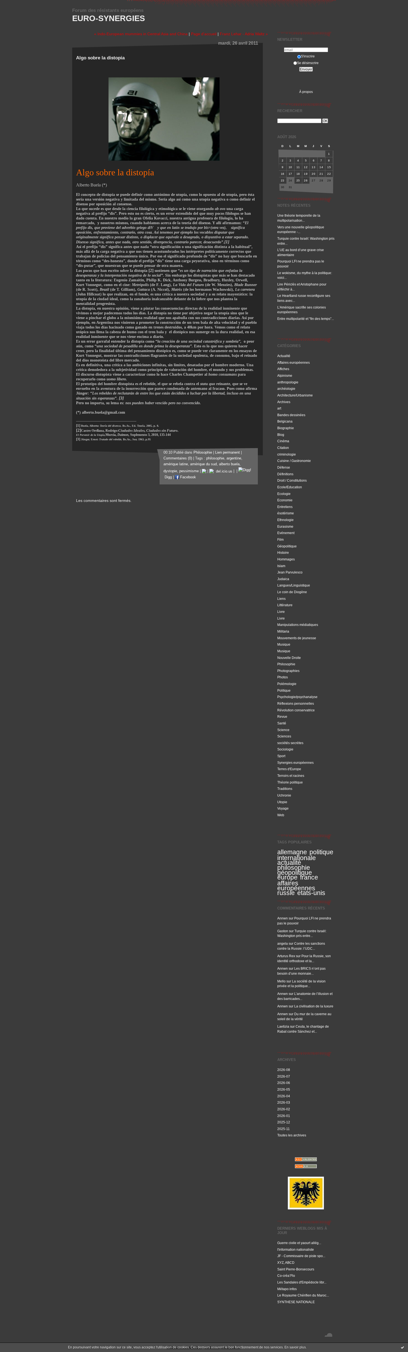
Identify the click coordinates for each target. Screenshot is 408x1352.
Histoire (283, 552)
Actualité (283, 356)
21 (321, 173)
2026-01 (283, 1116)
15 (329, 167)
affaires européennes (296, 886)
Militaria (283, 631)
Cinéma (283, 441)
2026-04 (283, 1096)
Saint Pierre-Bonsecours (295, 1269)
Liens (281, 598)
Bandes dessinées (291, 415)
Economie (285, 500)
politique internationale (305, 854)
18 (298, 173)
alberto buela (229, 464)
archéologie (286, 388)
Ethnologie (285, 520)
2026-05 (283, 1089)
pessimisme (189, 471)
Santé (281, 723)
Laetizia (283, 1026)
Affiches (283, 369)
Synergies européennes (295, 762)
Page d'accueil (203, 34)
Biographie (285, 428)
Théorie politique (290, 782)
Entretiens (285, 507)
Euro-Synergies (108, 18)
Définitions (285, 474)
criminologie (286, 454)
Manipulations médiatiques (297, 624)
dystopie (170, 471)
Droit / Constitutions (292, 480)
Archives (283, 402)
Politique (284, 690)
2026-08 (283, 1070)
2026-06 (283, 1083)
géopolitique (294, 872)
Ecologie (284, 494)
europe (287, 877)
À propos (306, 91)
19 (306, 173)
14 (321, 167)
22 (329, 173)
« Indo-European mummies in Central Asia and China (141, 34)
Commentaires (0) (177, 458)
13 (313, 167)
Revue (282, 716)
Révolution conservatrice (296, 710)
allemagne (292, 852)
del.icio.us (223, 471)
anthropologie (287, 382)
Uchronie (284, 795)
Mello (281, 981)
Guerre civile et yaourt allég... (299, 1243)
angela (282, 943)
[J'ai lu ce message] (402, 1347)
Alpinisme (284, 375)
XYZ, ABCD (285, 1262)
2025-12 (283, 1122)
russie (286, 892)
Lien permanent (227, 452)
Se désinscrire (308, 63)
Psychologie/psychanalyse (297, 697)
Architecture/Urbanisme (295, 395)
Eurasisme (285, 526)
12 (306, 167)
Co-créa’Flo (286, 1275)
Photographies (288, 671)
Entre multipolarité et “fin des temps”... (305, 318)
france (309, 877)
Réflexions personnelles (295, 703)
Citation (283, 447)
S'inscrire (308, 56)
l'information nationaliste (295, 1249)
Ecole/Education (289, 487)
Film (280, 539)
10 (290, 167)
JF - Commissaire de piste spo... (301, 1256)
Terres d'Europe (289, 769)
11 (298, 167)
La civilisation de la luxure (313, 1006)
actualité (289, 862)
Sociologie (285, 749)
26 (306, 180)
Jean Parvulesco (290, 572)
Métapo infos (287, 1289)
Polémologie (286, 684)
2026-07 (283, 1076)
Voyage (283, 808)
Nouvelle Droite (289, 657)
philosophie (293, 867)
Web (280, 815)
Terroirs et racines (290, 775)
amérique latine (175, 464)
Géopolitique (287, 546)
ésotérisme (285, 513)
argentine (233, 458)
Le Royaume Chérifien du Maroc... (303, 1295)
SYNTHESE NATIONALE (296, 1302)
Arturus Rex (286, 956)
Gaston (282, 931)
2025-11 (283, 1129)
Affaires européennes (293, 362)
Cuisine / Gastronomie (294, 461)
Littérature (285, 605)
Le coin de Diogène (292, 592)
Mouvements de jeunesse (296, 638)
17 (290, 173)
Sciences (284, 736)
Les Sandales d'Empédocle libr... (301, 1282)
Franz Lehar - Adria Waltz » (244, 34)
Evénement (285, 533)
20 (313, 173)
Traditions (284, 788)
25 (298, 180)
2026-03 (283, 1102)
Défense (283, 467)
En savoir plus (295, 1347)
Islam (281, 566)
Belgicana (285, 421)
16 (282, 173)
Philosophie (286, 664)
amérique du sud (203, 464)
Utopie (282, 802)
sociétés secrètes (290, 743)
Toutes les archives (291, 1135)
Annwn (282, 918)
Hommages (286, 559)
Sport (281, 756)
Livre (281, 611)
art (279, 408)
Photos (282, 677)
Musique (283, 644)
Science (283, 730)
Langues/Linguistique (293, 585)
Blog (280, 434)
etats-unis (311, 892)
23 (282, 180)
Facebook (187, 477)
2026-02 (283, 1109)
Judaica (283, 579)
